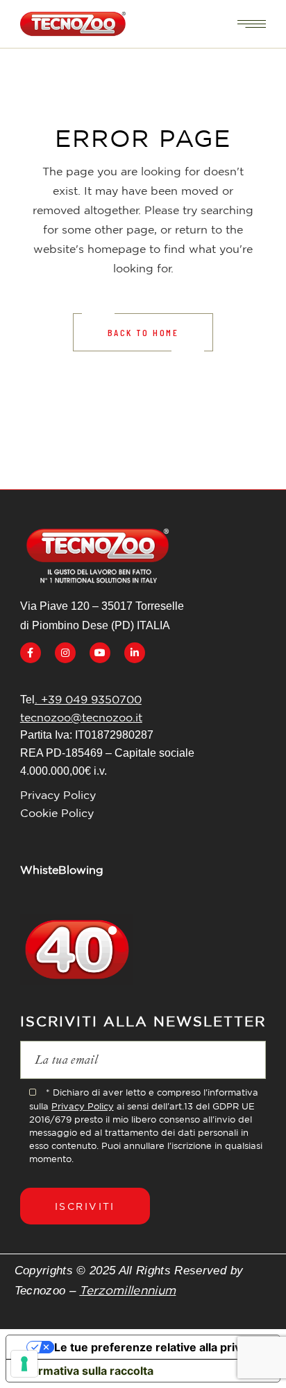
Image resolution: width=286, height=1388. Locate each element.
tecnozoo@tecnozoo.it (81, 717)
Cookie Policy (57, 813)
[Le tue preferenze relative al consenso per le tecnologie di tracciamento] (24, 1364)
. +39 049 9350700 (88, 699)
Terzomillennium (127, 1290)
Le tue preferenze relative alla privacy (157, 1347)
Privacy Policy (58, 795)
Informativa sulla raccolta (85, 1371)
